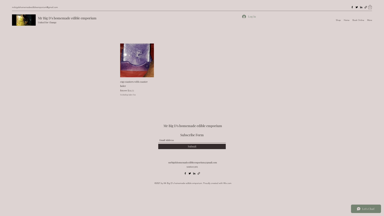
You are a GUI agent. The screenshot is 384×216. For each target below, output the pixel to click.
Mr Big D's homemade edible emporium (67, 18)
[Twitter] (356, 7)
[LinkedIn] (361, 7)
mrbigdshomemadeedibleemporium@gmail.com (35, 7)
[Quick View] (137, 60)
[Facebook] (352, 7)
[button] (370, 7)
